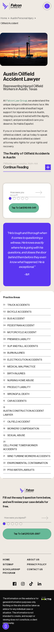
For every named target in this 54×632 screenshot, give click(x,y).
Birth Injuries (16, 373)
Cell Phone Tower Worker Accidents (20, 447)
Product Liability (18, 387)
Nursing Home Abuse (20, 380)
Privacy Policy (37, 564)
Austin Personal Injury (22, 18)
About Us (33, 560)
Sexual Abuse (16, 435)
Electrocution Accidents (24, 359)
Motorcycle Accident (22, 332)
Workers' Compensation (23, 428)
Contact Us (35, 569)
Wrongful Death (18, 394)
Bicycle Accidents (19, 312)
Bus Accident (16, 318)
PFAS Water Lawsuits (20, 470)
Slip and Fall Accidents (22, 346)
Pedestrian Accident (21, 325)
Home (4, 18)
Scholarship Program (11, 571)
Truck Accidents (18, 305)
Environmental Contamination (27, 463)
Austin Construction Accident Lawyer (23, 413)
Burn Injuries (16, 353)
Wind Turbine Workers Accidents (28, 456)
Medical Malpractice (21, 366)
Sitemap (8, 564)
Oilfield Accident (18, 421)
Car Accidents (16, 401)
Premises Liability (18, 339)
